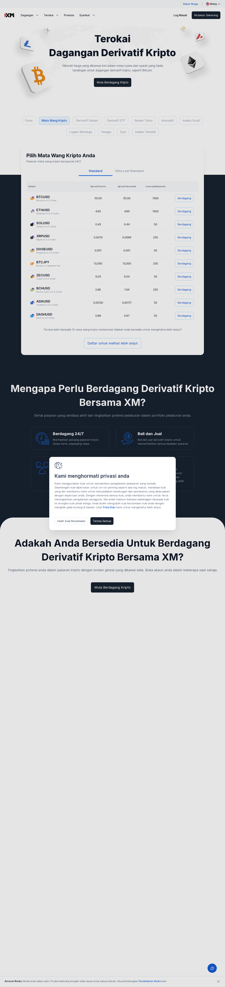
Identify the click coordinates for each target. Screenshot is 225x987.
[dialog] (112, 493)
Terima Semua (102, 521)
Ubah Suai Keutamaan (71, 521)
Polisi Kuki (109, 507)
